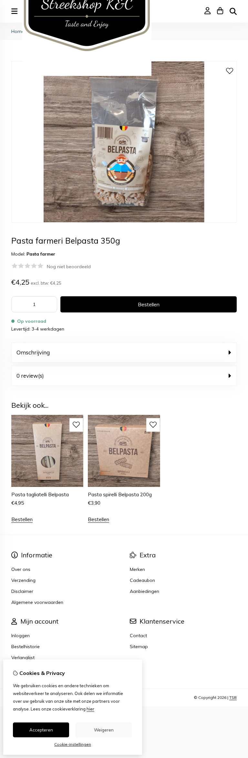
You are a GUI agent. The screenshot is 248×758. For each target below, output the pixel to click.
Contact (138, 635)
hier (90, 708)
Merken (137, 569)
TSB (233, 697)
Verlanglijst (23, 657)
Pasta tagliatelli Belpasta (40, 494)
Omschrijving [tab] (33, 352)
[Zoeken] (233, 11)
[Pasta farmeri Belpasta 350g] (124, 221)
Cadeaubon (142, 580)
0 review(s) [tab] (30, 375)
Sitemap (139, 646)
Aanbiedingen (144, 591)
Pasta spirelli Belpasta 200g (120, 494)
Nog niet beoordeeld (69, 266)
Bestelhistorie (25, 646)
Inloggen (20, 635)
